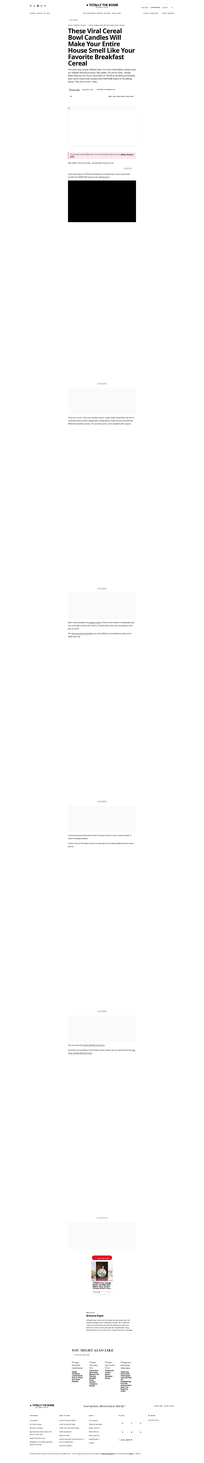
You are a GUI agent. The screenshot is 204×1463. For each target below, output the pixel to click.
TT (131, 1423)
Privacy (162, 1460)
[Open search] (172, 7)
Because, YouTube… (37, 1428)
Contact (91, 1443)
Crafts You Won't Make (67, 1424)
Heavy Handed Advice (77, 25)
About (165, 7)
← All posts (73, 20)
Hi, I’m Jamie (93, 1420)
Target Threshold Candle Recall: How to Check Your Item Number (77, 1377)
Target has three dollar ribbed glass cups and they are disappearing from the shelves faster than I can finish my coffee (126, 1381)
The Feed (144, 7)
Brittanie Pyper (95, 1315)
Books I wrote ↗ (94, 1428)
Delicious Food (64, 1435)
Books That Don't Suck (37, 1438)
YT (122, 1432)
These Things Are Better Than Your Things (107, 25)
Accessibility (197, 1460)
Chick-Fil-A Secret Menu (67, 1420)
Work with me (94, 1432)
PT (140, 1423)
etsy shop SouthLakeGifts (82, 633)
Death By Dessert (65, 1432)
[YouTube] (41, 6)
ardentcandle (128, 168)
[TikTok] (34, 6)
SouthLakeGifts (102, 383)
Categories (155, 7)
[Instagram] (31, 6)
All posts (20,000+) (65, 1446)
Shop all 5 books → (154, 1420)
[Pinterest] (38, 6)
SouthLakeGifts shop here (94, 1045)
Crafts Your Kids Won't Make (69, 1428)
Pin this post (102, 1258)
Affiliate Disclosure (182, 1460)
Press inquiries (94, 1435)
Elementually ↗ (94, 1439)
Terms (169, 1460)
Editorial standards (95, 1424)
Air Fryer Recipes (36, 1424)
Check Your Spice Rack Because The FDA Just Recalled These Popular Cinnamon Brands (94, 1378)
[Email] (45, 6)
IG (122, 1423)
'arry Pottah (34, 1420)
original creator (94, 622)
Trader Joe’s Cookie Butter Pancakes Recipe (109, 1374)
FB (131, 1432)
